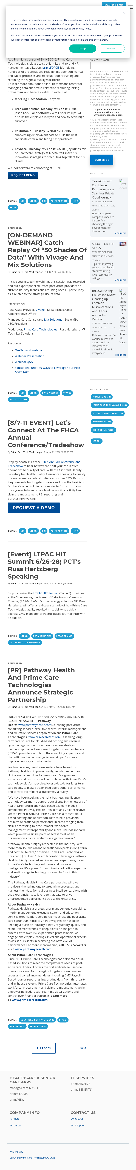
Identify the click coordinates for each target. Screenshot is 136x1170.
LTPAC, (33, 201)
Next (83, 1048)
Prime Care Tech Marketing (25, 271)
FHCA (75, 201)
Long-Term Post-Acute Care (37, 1020)
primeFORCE (50, 68)
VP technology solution (25, 642)
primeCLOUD (101, 397)
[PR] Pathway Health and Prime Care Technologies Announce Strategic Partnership (41, 684)
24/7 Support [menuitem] (78, 1125)
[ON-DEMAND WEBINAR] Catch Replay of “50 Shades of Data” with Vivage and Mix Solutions (47, 250)
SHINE (13, 207)
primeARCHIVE (80, 1084)
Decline (111, 48)
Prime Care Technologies (109, 405)
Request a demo (34, 507)
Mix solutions (18, 399)
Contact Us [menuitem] (77, 1118)
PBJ (44, 201)
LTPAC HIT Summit (46, 593)
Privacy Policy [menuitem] (16, 1151)
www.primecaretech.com (45, 737)
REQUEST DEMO (23, 175)
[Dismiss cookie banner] (123, 13)
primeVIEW (17, 1100)
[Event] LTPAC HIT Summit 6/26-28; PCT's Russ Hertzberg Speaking (44, 565)
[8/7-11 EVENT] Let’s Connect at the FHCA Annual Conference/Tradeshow (46, 434)
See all (96, 441)
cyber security (103, 430)
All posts (44, 1048)
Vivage (67, 393)
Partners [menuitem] (14, 1118)
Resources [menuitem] (16, 1125)
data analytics (42, 636)
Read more (120, 233)
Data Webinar (50, 393)
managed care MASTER (25, 1088)
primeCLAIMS (19, 1094)
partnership (17, 1026)
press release (38, 1026)
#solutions (101, 421)
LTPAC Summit (64, 636)
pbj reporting (59, 201)
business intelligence (107, 413)
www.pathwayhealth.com (34, 725)
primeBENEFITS (81, 1089)
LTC (23, 201)
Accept (83, 48)
